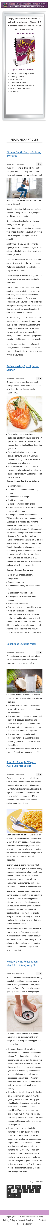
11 (20, 1191)
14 (37, 1191)
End (17, 1195)
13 (32, 1191)
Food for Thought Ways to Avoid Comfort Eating (21, 764)
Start (10, 1187)
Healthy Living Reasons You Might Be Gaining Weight (22, 963)
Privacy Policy (9, 1220)
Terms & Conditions (26, 1220)
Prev (18, 1187)
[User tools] (39, 164)
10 (14, 1191)
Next (10, 1195)
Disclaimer (27, 1223)
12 (26, 1191)
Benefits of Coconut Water (21, 644)
